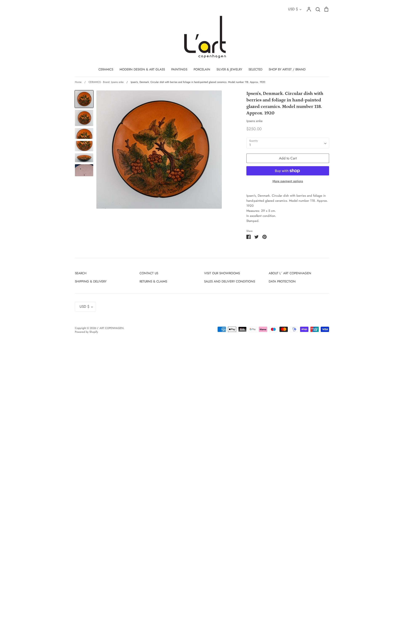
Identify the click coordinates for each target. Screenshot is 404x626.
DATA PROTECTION (282, 281)
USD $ (293, 9)
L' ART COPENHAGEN (110, 328)
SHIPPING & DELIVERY (90, 281)
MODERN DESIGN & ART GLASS (142, 69)
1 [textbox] (250, 145)
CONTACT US (149, 273)
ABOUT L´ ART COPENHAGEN (290, 273)
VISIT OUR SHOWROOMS (222, 273)
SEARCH (80, 273)
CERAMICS (105, 69)
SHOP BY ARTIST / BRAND (287, 69)
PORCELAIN (202, 69)
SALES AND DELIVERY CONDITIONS (229, 281)
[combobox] (287, 143)
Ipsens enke (254, 121)
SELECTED (255, 69)
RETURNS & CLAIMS (153, 281)
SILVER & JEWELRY (229, 69)
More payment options (287, 181)
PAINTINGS (179, 69)
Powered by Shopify (86, 332)
